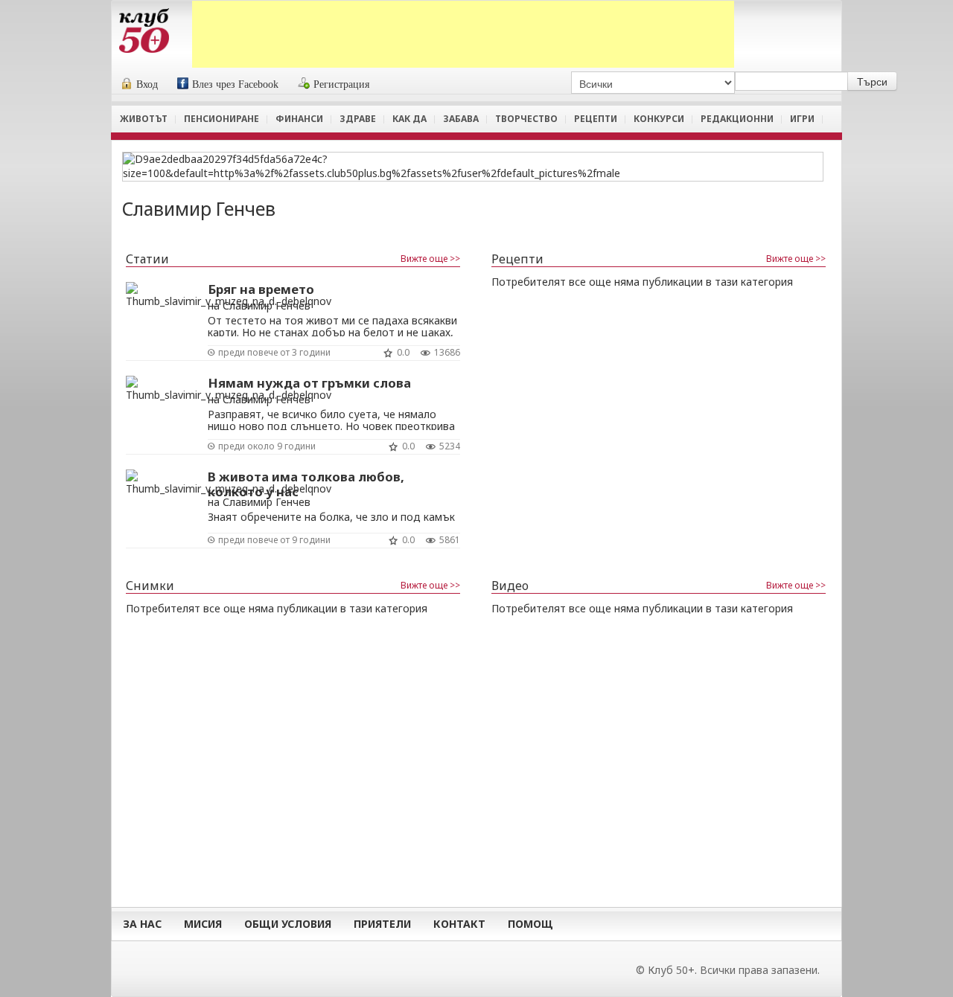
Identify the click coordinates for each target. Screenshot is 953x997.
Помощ (530, 924)
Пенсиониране (221, 118)
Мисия (203, 924)
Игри (802, 118)
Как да (409, 118)
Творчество (526, 118)
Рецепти (595, 118)
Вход (147, 84)
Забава (461, 118)
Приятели (382, 924)
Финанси (299, 118)
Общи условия (287, 924)
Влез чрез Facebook (235, 84)
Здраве (358, 118)
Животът (144, 118)
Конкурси (659, 118)
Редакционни (737, 118)
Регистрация (341, 84)
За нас (142, 924)
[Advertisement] (463, 34)
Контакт (459, 924)
